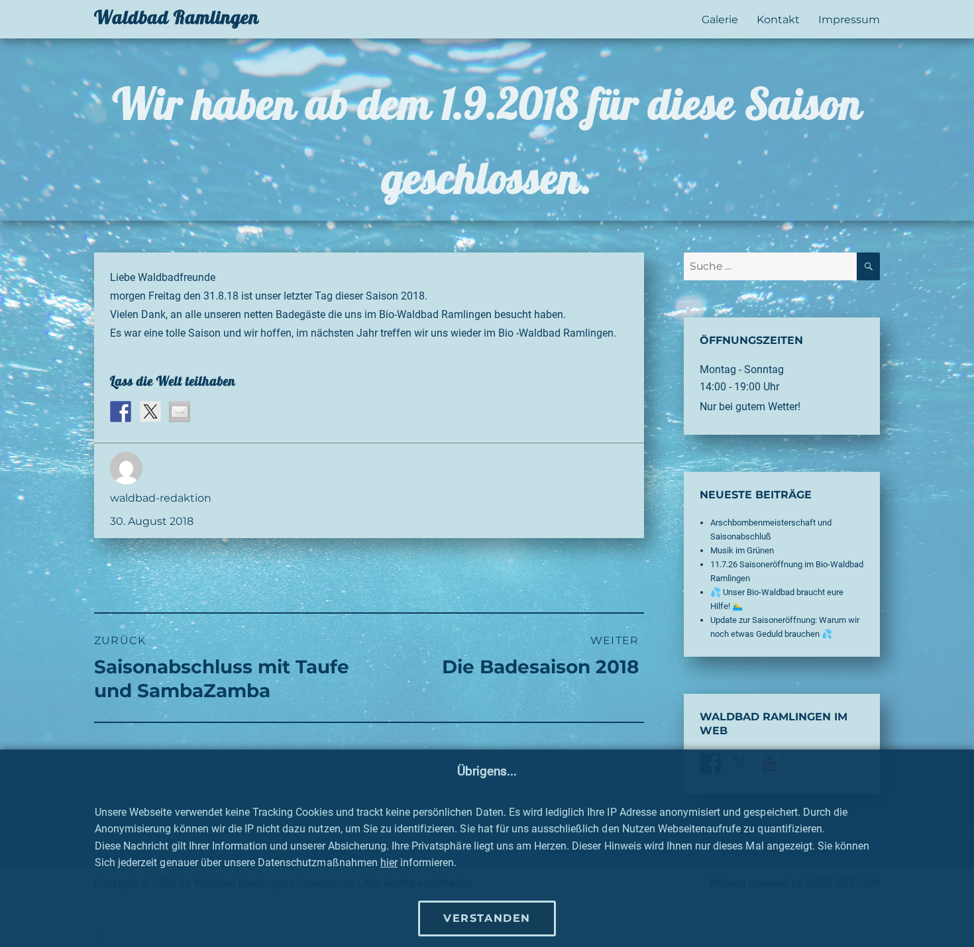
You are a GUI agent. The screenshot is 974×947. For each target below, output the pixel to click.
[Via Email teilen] (179, 411)
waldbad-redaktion (160, 498)
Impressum (849, 19)
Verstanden (487, 918)
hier (389, 862)
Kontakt (778, 19)
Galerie (720, 19)
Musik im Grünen (742, 550)
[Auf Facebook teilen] (120, 411)
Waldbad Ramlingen (176, 16)
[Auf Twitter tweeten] (150, 411)
